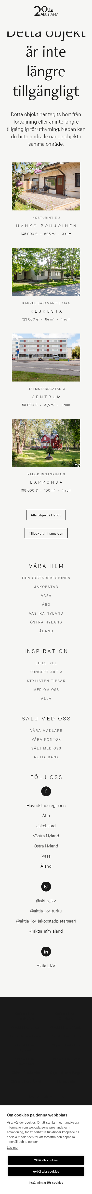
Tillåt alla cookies (46, 1160)
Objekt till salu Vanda (66, 1027)
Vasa (46, 595)
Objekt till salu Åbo (26, 1072)
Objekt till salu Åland (26, 1081)
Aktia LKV (46, 965)
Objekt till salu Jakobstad (26, 1061)
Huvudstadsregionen (46, 577)
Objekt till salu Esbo (26, 1027)
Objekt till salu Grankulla (66, 1015)
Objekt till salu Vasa (66, 1058)
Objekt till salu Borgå (66, 1036)
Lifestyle (46, 662)
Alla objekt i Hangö (46, 514)
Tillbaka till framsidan (46, 533)
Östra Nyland (46, 622)
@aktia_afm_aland (46, 931)
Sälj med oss (46, 748)
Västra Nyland (46, 613)
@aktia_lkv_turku (46, 910)
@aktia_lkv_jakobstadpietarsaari (46, 920)
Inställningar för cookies (46, 1182)
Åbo (46, 604)
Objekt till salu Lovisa (26, 1036)
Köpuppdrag (46, 1104)
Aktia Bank (46, 756)
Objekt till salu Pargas (66, 1072)
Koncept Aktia (46, 671)
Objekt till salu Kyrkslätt (26, 1047)
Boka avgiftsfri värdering (46, 1096)
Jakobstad (46, 586)
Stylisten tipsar (46, 680)
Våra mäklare (46, 730)
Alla (46, 698)
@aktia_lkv (46, 900)
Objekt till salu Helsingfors (26, 1015)
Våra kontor (46, 739)
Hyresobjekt (66, 1081)
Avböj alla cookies (46, 1171)
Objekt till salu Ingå (66, 1044)
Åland (46, 630)
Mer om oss (46, 689)
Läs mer (12, 1147)
